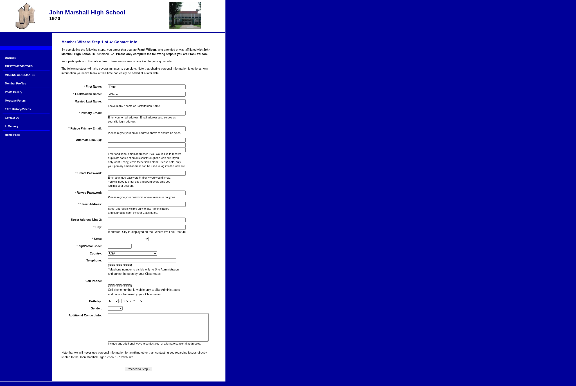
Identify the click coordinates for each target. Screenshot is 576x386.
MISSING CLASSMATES (20, 75)
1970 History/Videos (18, 109)
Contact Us (12, 117)
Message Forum (15, 100)
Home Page (12, 134)
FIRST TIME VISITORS (19, 66)
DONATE (10, 57)
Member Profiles (15, 83)
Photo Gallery (13, 92)
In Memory (11, 126)
